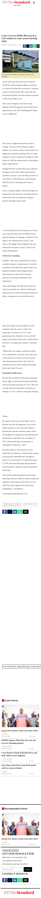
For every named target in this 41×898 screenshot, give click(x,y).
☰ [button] (34, 1)
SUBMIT (28, 869)
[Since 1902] (16, 1)
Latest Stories (11, 700)
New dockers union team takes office (23, 731)
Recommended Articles (16, 808)
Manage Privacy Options (10, 850)
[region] (14, 20)
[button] (24, 46)
